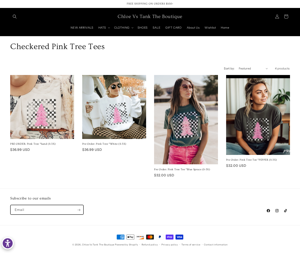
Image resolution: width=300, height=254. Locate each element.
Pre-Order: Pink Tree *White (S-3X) (104, 143)
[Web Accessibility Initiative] (7, 243)
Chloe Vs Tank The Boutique (98, 244)
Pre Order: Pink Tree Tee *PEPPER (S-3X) (251, 159)
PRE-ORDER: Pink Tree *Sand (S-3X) (33, 143)
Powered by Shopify (126, 244)
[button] (14, 16)
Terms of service (190, 244)
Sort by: (229, 68)
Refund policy (150, 244)
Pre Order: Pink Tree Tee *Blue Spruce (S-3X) (182, 169)
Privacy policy (169, 244)
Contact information (216, 244)
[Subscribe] (78, 210)
